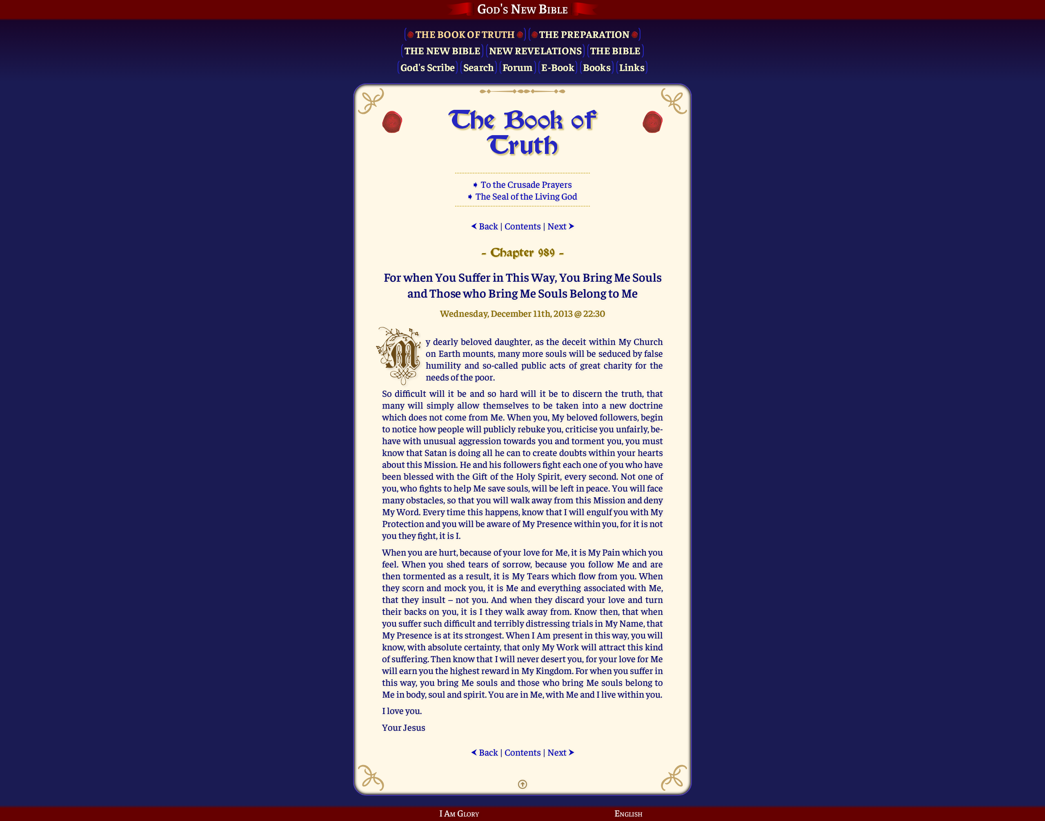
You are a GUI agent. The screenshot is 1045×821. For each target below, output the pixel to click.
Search (478, 66)
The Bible (615, 50)
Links (632, 66)
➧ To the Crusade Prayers (522, 184)
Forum (517, 66)
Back (484, 225)
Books (597, 66)
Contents (523, 225)
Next (561, 225)
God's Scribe (427, 66)
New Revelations (535, 50)
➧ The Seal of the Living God (522, 196)
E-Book (557, 66)
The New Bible (442, 50)
